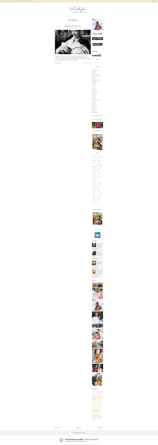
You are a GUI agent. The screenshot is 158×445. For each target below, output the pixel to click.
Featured (93, 78)
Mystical (93, 88)
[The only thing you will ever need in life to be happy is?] (94, 271)
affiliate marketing (95, 156)
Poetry (76, 24)
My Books (11, 1)
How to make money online (96, 170)
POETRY (99, 189)
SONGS (94, 195)
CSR (96, 164)
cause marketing (94, 162)
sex (97, 193)
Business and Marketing (95, 75)
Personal (73, 24)
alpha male (100, 156)
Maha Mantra (101, 401)
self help (94, 193)
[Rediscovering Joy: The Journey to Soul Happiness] (94, 244)
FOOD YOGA (100, 166)
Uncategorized (94, 107)
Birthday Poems (99, 160)
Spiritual (93, 103)
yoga (97, 419)
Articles (7, 1)
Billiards (93, 71)
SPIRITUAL (94, 197)
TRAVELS (94, 199)
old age (99, 185)
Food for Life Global (95, 80)
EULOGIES (100, 164)
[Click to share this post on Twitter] (86, 63)
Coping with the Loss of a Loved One (99, 263)
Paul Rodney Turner (95, 187)
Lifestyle (93, 85)
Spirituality (99, 197)
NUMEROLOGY (95, 185)
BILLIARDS (94, 160)
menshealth (95, 404)
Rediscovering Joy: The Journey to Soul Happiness (100, 245)
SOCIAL (101, 193)
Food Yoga (93, 81)
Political (93, 98)
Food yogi (94, 168)
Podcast (93, 95)
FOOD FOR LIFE (95, 166)
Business (93, 73)
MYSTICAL (95, 405)
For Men (69, 24)
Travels (93, 105)
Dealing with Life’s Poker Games (73, 26)
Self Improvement (94, 100)
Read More (57, 63)
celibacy (99, 162)
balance (98, 158)
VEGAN (98, 199)
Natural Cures (94, 90)
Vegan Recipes (94, 110)
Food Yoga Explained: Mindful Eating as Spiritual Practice (24, 1)
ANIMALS (94, 158)
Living (93, 86)
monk (98, 404)
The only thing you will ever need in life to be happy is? (100, 272)
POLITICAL (94, 191)
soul (97, 195)
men (93, 404)
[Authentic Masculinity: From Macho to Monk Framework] (94, 253)
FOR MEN (98, 168)
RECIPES (99, 191)
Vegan (93, 108)
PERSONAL (94, 189)
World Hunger (94, 112)
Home (3, 1)
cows (93, 164)
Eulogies (93, 76)
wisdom (95, 419)
